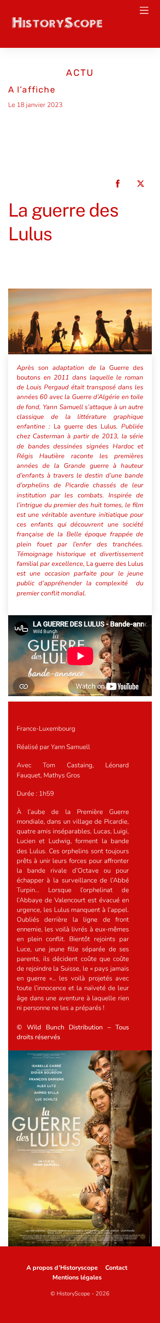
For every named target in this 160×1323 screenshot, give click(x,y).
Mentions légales (77, 1277)
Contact (116, 1268)
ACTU (80, 72)
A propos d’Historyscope (62, 1268)
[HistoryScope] (56, 27)
